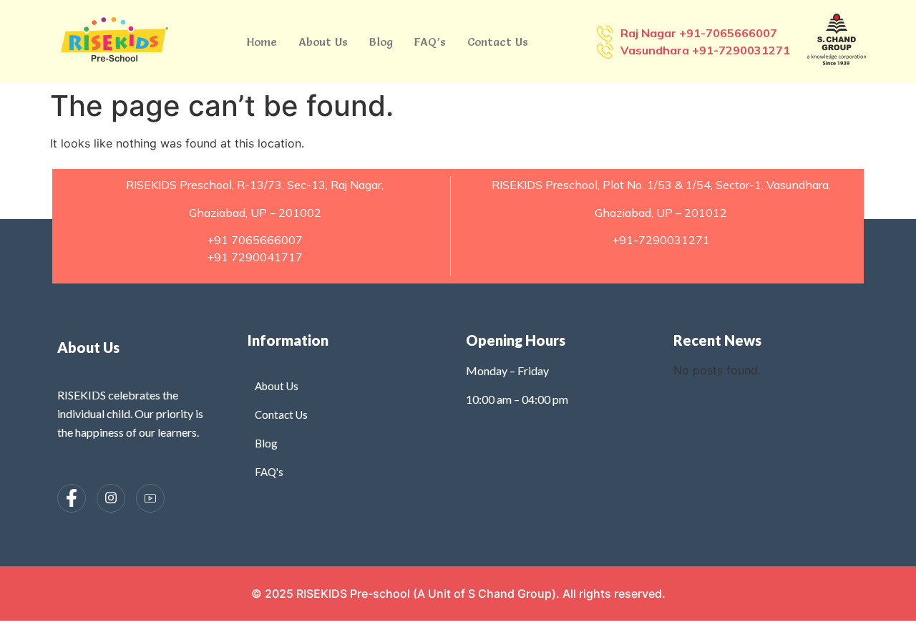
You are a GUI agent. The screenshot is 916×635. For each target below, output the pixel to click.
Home (262, 41)
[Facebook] (71, 498)
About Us (323, 41)
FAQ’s (430, 41)
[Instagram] (111, 498)
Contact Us (497, 41)
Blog (381, 41)
